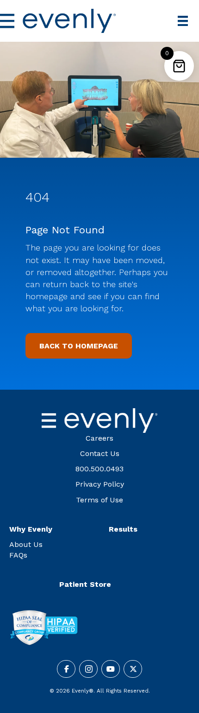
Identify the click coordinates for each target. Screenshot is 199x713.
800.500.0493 (99, 468)
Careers (99, 438)
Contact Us (99, 453)
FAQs (18, 555)
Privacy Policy (99, 484)
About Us (26, 544)
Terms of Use (99, 499)
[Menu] (182, 20)
